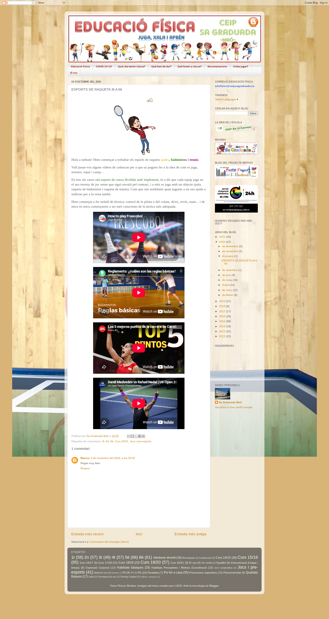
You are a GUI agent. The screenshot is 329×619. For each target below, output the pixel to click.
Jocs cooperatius (223, 567)
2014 (222, 326)
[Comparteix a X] (136, 436)
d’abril (226, 285)
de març (227, 290)
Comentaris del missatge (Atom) (109, 541)
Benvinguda (188, 558)
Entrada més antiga (190, 534)
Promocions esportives (203, 572)
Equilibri (221, 562)
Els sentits (207, 563)
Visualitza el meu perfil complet (233, 407)
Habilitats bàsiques (130, 567)
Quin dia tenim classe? (131, 66)
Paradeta (153, 572)
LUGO (178, 585)
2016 (222, 316)
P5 (139, 572)
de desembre (230, 246)
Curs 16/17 (86, 562)
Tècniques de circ (107, 576)
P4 (132, 572)
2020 (222, 242)
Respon (85, 468)
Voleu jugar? (240, 66)
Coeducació (205, 558)
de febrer (228, 295)
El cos (73, 73)
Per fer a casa (173, 572)
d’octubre (228, 256)
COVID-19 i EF (104, 66)
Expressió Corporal (97, 567)
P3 (124, 572)
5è (107, 441)
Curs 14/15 (223, 557)
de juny (227, 275)
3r (100, 557)
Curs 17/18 (105, 562)
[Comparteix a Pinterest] (143, 436)
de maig (227, 280)
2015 (222, 321)
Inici (139, 534)
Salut (91, 576)
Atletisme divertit (164, 557)
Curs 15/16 (248, 557)
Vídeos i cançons (149, 577)
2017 (222, 311)
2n (86, 557)
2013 (222, 331)
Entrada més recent (87, 534)
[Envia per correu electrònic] (129, 436)
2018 (222, 306)
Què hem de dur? (161, 66)
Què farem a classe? (189, 66)
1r (73, 557)
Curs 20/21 (121, 441)
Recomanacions (217, 66)
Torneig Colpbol (128, 576)
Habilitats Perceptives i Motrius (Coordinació (179, 567)
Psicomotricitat (232, 572)
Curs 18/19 (125, 562)
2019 (222, 301)
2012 (222, 336)
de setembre (230, 270)
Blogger (214, 585)
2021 (222, 236)
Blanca (85, 458)
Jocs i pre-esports (140, 441)
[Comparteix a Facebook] (140, 436)
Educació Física (80, 66)
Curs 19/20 (151, 562)
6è (111, 441)
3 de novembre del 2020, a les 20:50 (113, 458)
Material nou (100, 572)
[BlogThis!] (132, 436)
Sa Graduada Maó (230, 402)
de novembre (230, 251)
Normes (115, 573)
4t (103, 441)
